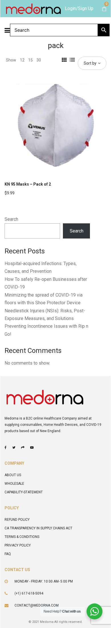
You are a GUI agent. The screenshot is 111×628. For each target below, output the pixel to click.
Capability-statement (24, 492)
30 (38, 60)
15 (30, 60)
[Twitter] (13, 448)
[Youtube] (32, 448)
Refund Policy (17, 520)
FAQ (8, 554)
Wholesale (14, 484)
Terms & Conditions (22, 537)
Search (11, 219)
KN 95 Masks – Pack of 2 (28, 184)
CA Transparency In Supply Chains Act (38, 528)
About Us (13, 475)
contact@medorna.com (37, 605)
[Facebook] (6, 448)
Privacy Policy (18, 545)
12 (22, 60)
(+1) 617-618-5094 (29, 593)
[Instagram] (22, 448)
